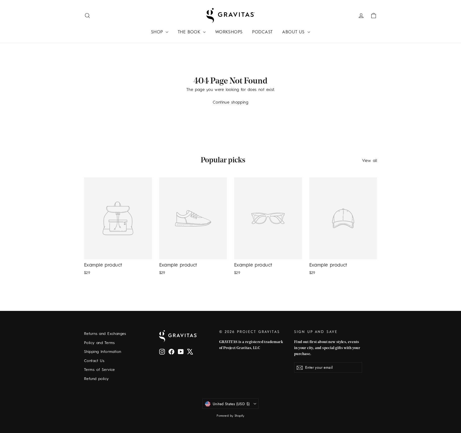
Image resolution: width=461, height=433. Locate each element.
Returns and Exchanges (105, 334)
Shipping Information (102, 352)
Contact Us (94, 361)
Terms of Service (99, 370)
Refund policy (96, 379)
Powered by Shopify (230, 416)
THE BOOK (190, 32)
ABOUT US (294, 32)
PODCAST (262, 32)
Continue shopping (230, 103)
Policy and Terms (99, 343)
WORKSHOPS (229, 32)
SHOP (157, 32)
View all (369, 161)
